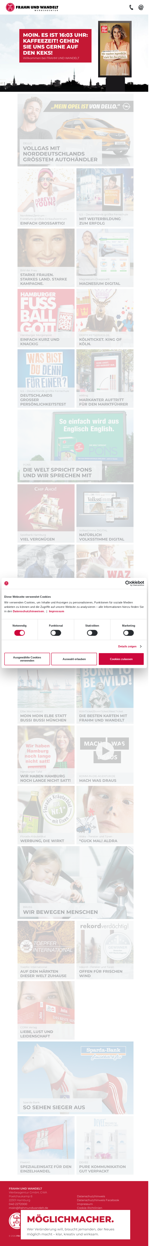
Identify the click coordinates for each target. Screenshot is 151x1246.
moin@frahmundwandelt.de (28, 1208)
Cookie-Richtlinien (89, 1208)
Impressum (56, 611)
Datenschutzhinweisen (28, 611)
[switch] (56, 633)
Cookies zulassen (121, 659)
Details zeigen (127, 646)
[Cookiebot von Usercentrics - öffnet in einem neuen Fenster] (128, 583)
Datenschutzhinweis (91, 1196)
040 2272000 (18, 1204)
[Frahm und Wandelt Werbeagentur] (31, 7)
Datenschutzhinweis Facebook (98, 1200)
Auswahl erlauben (74, 659)
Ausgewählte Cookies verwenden (27, 659)
